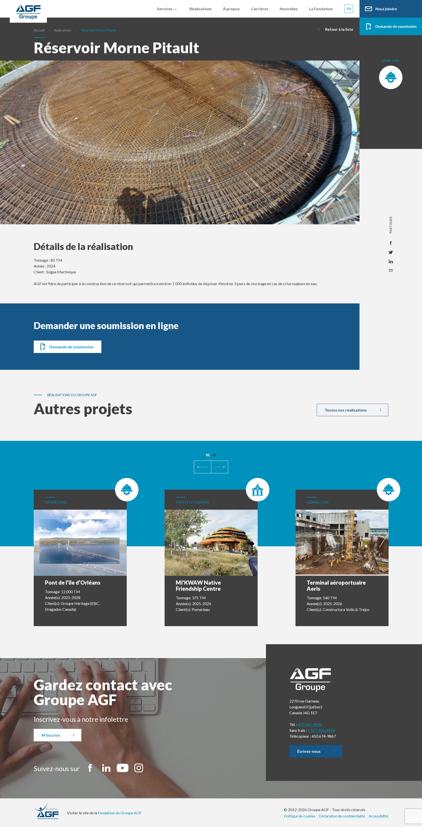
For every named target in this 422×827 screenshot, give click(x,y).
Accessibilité (378, 816)
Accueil (39, 30)
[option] (179, 150)
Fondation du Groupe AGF (120, 812)
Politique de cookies (300, 816)
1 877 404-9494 (321, 730)
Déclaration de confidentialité (342, 816)
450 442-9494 (310, 724)
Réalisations (62, 30)
